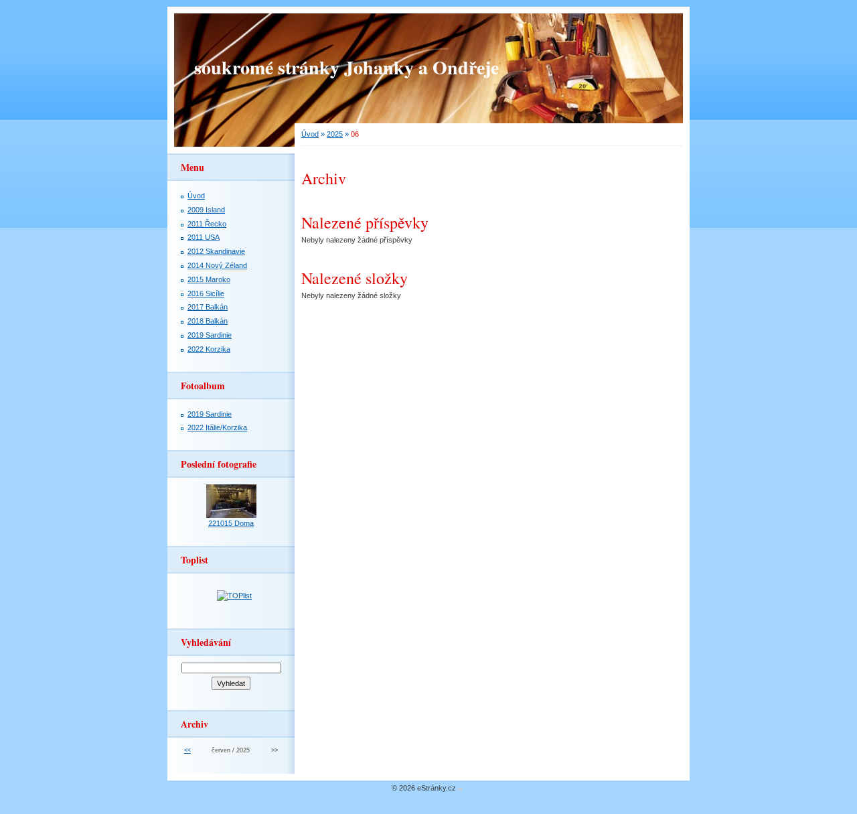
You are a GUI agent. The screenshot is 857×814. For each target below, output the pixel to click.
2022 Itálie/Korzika (217, 427)
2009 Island (206, 210)
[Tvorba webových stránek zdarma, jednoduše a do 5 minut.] (460, 789)
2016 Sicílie (205, 293)
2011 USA (203, 237)
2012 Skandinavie (216, 251)
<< (187, 750)
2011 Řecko (206, 224)
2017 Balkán (207, 307)
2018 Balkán (207, 321)
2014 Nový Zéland (217, 265)
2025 (335, 134)
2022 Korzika (208, 349)
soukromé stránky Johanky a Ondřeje (346, 67)
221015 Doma (231, 523)
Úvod (310, 134)
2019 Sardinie (209, 335)
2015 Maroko (208, 279)
